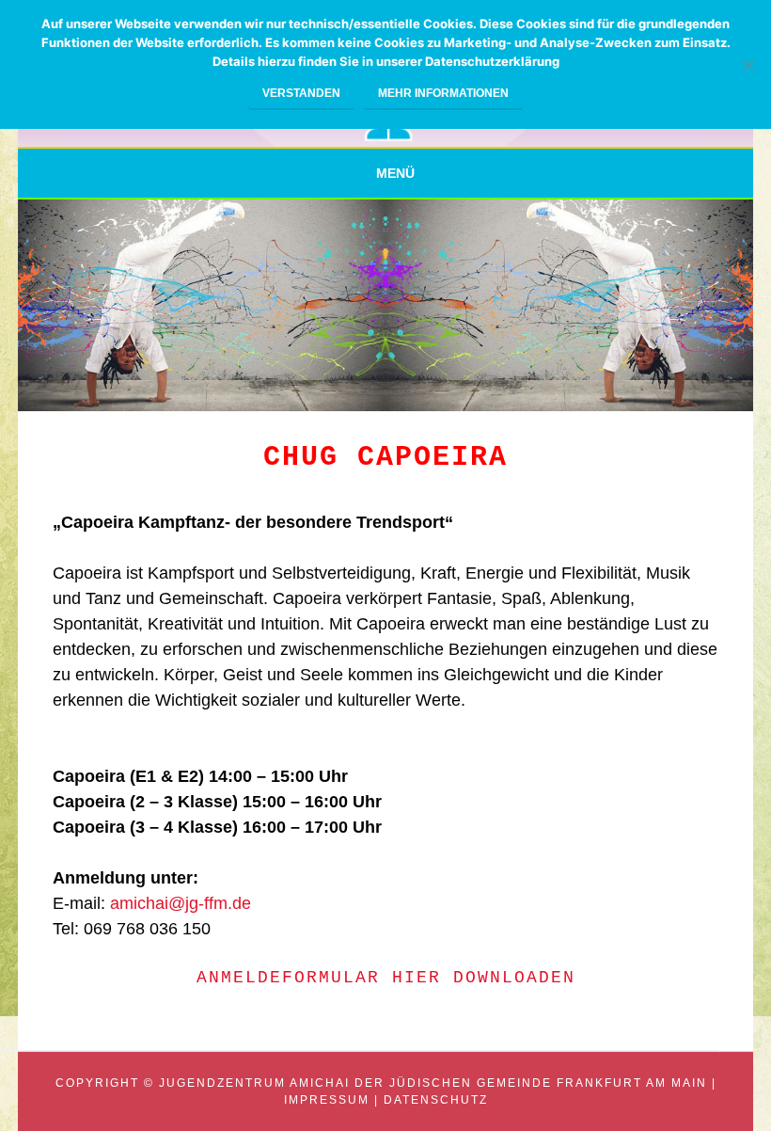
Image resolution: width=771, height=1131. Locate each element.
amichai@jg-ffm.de (180, 903)
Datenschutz (436, 1100)
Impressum (327, 1100)
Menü (395, 173)
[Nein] (747, 65)
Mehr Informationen (443, 93)
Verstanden (301, 93)
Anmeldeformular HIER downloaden (386, 977)
